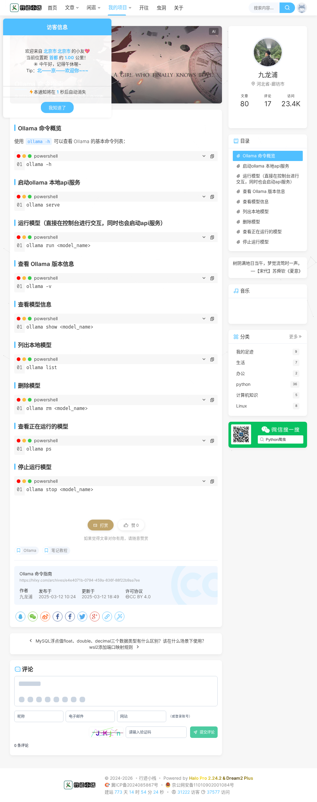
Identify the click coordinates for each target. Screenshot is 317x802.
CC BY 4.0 (140, 596)
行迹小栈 (147, 778)
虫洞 (161, 8)
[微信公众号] (267, 435)
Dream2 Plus (239, 778)
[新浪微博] (45, 616)
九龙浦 (26, 596)
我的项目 (117, 8)
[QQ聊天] (250, 119)
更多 (293, 336)
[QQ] (20, 616)
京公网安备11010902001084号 (203, 784)
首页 (52, 8)
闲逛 (91, 8)
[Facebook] (58, 616)
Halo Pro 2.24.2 (205, 778)
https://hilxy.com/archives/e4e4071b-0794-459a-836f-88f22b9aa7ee (80, 580)
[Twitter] (82, 616)
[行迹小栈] (27, 7)
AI (213, 31)
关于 (178, 8)
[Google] (95, 616)
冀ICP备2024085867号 (135, 784)
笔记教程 (59, 550)
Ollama (30, 550)
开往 (144, 8)
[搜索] (287, 7)
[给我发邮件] (285, 119)
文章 (69, 8)
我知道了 (57, 107)
